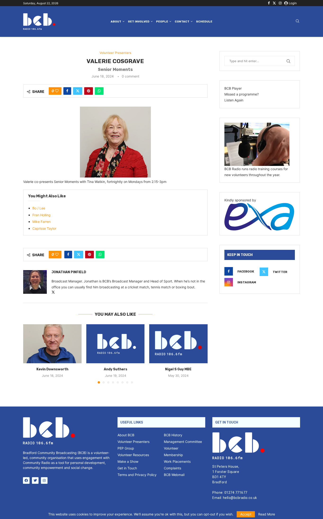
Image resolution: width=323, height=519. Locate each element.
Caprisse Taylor (44, 228)
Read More (266, 514)
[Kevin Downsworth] (52, 343)
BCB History (173, 435)
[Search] (297, 21)
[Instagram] (280, 3)
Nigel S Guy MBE (178, 370)
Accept (245, 514)
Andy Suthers (115, 370)
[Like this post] (57, 91)
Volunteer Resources (133, 455)
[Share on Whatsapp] (99, 91)
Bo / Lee (38, 208)
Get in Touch (127, 468)
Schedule (204, 21)
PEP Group (126, 448)
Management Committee (183, 441)
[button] (30, 354)
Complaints (172, 468)
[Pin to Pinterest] (88, 91)
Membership (173, 455)
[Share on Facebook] (67, 91)
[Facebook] (269, 3)
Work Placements (177, 461)
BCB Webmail (174, 474)
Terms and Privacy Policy (137, 474)
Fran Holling (41, 215)
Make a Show (128, 461)
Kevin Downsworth (52, 370)
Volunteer (171, 448)
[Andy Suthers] (115, 343)
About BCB (126, 435)
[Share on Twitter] (77, 91)
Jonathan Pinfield (69, 272)
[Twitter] (274, 3)
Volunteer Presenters (133, 441)
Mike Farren (41, 222)
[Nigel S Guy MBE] (178, 343)
